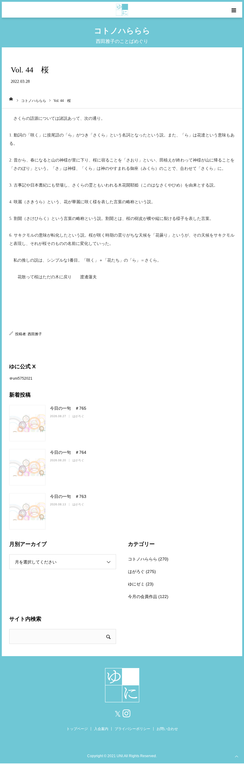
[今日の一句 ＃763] (27, 511)
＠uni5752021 (20, 378)
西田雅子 (35, 334)
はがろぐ (78, 416)
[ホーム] (11, 99)
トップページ (77, 729)
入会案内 (101, 729)
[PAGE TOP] (236, 756)
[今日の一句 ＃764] (27, 467)
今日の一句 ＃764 (68, 452)
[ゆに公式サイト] (122, 10)
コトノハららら (142, 559)
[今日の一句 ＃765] (27, 423)
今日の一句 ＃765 (68, 408)
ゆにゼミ (136, 584)
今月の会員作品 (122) (148, 596)
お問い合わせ (167, 729)
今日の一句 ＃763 (68, 496)
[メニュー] (234, 10)
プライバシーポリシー (132, 729)
